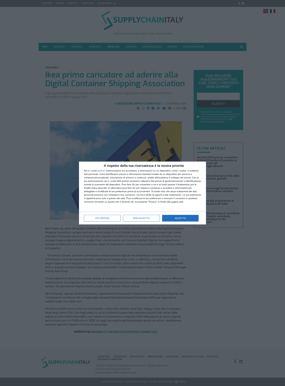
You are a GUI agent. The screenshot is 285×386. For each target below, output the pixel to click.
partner (101, 170)
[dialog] (142, 193)
